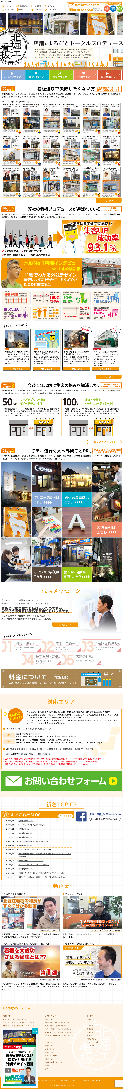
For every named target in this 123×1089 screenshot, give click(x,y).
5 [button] (61, 37)
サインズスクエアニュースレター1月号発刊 (33, 865)
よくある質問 (65, 1080)
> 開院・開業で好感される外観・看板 (56, 1022)
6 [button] (64, 37)
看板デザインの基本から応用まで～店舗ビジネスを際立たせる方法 (41, 877)
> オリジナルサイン (50, 1016)
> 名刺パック (48, 1059)
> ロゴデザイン (48, 1049)
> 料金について (48, 1052)
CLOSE (35, 1031)
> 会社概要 (89, 1029)
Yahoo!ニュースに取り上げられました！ (32, 825)
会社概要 (44, 1080)
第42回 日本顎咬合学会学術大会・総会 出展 (34, 849)
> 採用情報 (89, 1032)
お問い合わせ (54, 1080)
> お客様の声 (48, 1046)
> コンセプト (48, 1042)
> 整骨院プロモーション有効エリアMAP (57, 1032)
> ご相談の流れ (91, 1019)
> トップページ (91, 1016)
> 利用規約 (89, 1035)
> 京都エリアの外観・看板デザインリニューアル (18, 1022)
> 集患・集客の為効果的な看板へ (55, 1026)
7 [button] (66, 37)
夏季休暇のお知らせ (25, 821)
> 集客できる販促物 (50, 1056)
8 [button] (68, 37)
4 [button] (59, 37)
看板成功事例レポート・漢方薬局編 (30, 860)
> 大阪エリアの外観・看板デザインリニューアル (18, 1026)
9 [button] (70, 37)
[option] (25, 24)
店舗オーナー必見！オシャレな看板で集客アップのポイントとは (41, 873)
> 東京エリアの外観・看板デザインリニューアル (18, 1019)
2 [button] (55, 37)
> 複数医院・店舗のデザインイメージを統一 (58, 1035)
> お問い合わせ (91, 1039)
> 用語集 (46, 1065)
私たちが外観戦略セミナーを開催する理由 (33, 841)
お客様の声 (85, 1080)
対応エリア (95, 1080)
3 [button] (57, 37)
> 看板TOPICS (48, 1019)
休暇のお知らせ (23, 829)
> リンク (89, 1022)
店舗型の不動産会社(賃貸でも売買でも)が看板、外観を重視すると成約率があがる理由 (44, 855)
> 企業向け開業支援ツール (52, 1062)
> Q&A (45, 1069)
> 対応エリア (6, 1016)
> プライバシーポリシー (94, 1042)
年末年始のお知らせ (25, 833)
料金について (76, 1080)
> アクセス (89, 1026)
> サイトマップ (91, 1045)
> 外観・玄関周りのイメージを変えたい (57, 1029)
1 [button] (53, 37)
